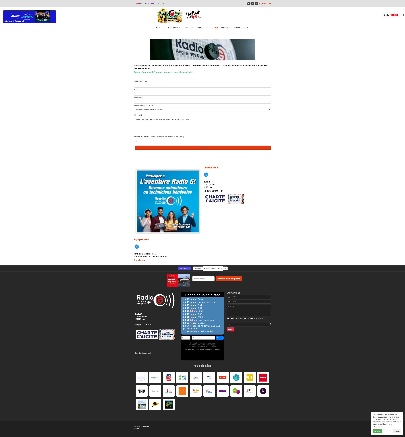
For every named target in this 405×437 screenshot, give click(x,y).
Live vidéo (150, 3)
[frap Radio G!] (236, 377)
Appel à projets (174, 28)
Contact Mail (146, 353)
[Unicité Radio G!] (182, 391)
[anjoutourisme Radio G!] (236, 391)
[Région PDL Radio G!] (182, 377)
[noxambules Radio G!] (222, 391)
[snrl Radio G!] (222, 377)
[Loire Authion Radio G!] (141, 404)
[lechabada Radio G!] (263, 377)
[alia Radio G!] (195, 391)
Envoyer (230, 329)
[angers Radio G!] (168, 377)
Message (138, 115)
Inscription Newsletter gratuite (229, 278)
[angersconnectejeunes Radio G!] (168, 391)
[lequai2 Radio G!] (249, 377)
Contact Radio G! (211, 167)
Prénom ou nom (141, 81)
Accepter (377, 431)
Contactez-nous (139, 260)
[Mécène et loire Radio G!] (155, 377)
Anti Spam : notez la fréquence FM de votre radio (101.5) (159, 137)
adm (137, 428)
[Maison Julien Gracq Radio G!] (155, 391)
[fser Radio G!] (209, 377)
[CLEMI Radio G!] (249, 391)
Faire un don (239, 28)
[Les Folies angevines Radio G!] (263, 391)
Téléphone (139, 97)
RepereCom (146, 426)
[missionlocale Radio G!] (209, 391)
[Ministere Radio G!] (195, 377)
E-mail (137, 89)
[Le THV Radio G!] (141, 391)
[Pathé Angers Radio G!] (155, 404)
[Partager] (137, 246)
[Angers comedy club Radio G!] (168, 404)
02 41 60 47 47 (265, 3)
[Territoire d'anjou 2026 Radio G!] (141, 377)
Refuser (397, 431)
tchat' (161, 3)
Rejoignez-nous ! (141, 239)
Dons (140, 3)
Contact (215, 28)
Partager (184, 268)
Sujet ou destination (143, 105)
